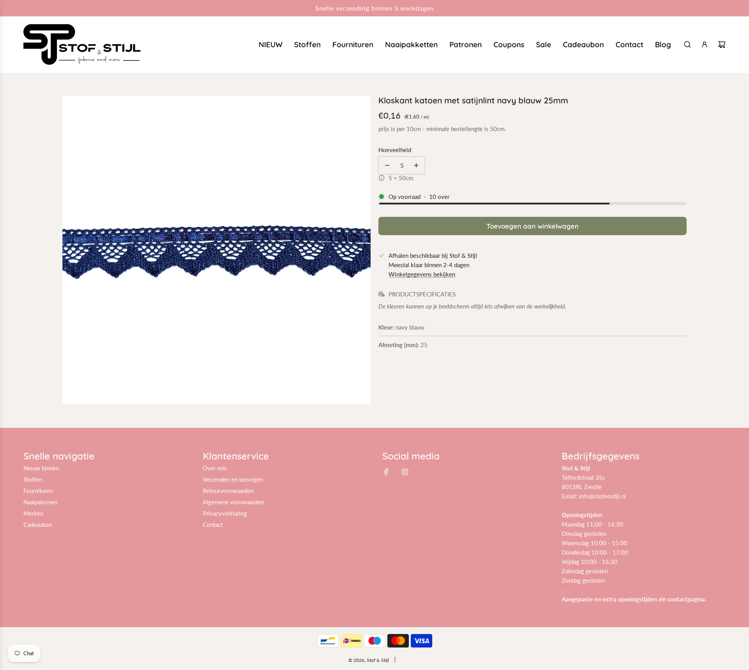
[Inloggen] (704, 44)
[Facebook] (386, 471)
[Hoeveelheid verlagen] (387, 165)
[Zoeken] (687, 44)
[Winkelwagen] (721, 44)
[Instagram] (405, 471)
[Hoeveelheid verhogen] (416, 165)
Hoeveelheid (394, 149)
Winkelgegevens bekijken (422, 274)
